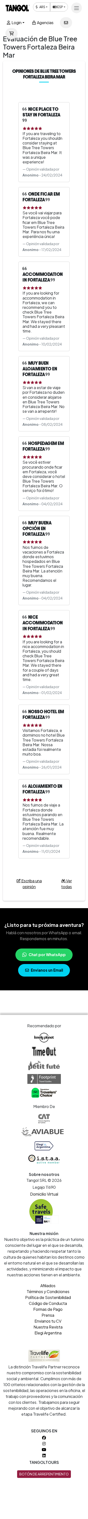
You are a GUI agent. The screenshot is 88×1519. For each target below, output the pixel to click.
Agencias (45, 22)
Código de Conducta (48, 1303)
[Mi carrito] (11, 33)
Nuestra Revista (48, 1326)
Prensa (48, 1315)
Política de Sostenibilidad (48, 1297)
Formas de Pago (48, 1309)
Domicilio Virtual (44, 1194)
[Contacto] (66, 22)
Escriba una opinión (31, 883)
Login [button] (16, 22)
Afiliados (47, 1285)
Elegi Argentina (48, 1332)
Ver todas (66, 883)
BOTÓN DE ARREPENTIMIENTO (44, 1474)
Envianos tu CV (47, 1321)
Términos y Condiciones (48, 1291)
